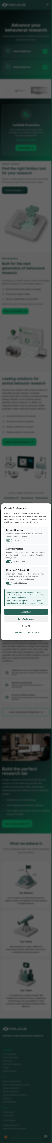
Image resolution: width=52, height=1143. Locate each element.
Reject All (26, 626)
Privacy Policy (19, 632)
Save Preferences (26, 619)
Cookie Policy (33, 632)
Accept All (26, 612)
